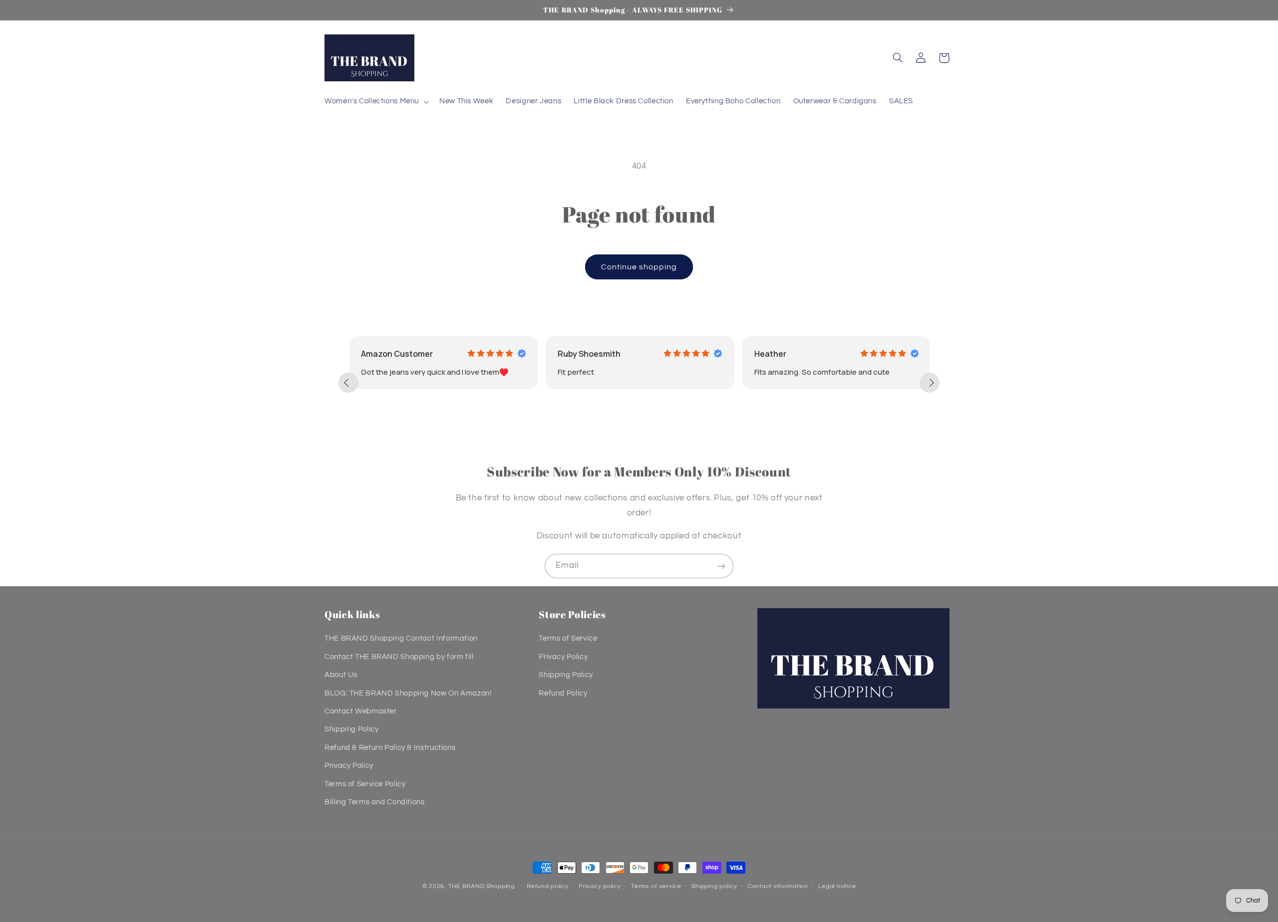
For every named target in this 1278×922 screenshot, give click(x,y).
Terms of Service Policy (365, 784)
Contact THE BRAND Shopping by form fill (399, 657)
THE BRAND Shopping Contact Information (401, 639)
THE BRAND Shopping (481, 886)
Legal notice (837, 887)
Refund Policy (563, 693)
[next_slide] (930, 383)
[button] (375, 102)
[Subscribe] (721, 566)
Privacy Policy (348, 766)
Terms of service (656, 887)
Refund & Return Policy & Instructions (389, 747)
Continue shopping (639, 267)
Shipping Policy (351, 729)
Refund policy (548, 887)
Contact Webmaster (360, 711)
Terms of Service (568, 639)
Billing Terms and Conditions (374, 802)
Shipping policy (714, 887)
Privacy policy (600, 887)
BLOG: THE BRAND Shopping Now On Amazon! (408, 693)
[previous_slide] (348, 383)
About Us (340, 675)
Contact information (777, 887)
